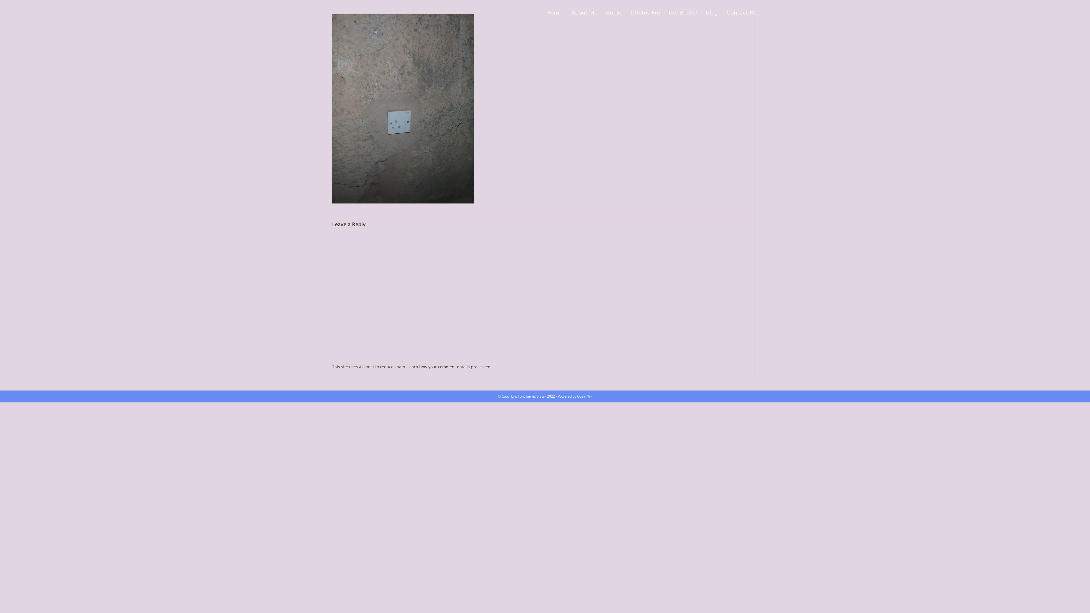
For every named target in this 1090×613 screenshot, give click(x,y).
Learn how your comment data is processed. (449, 367)
